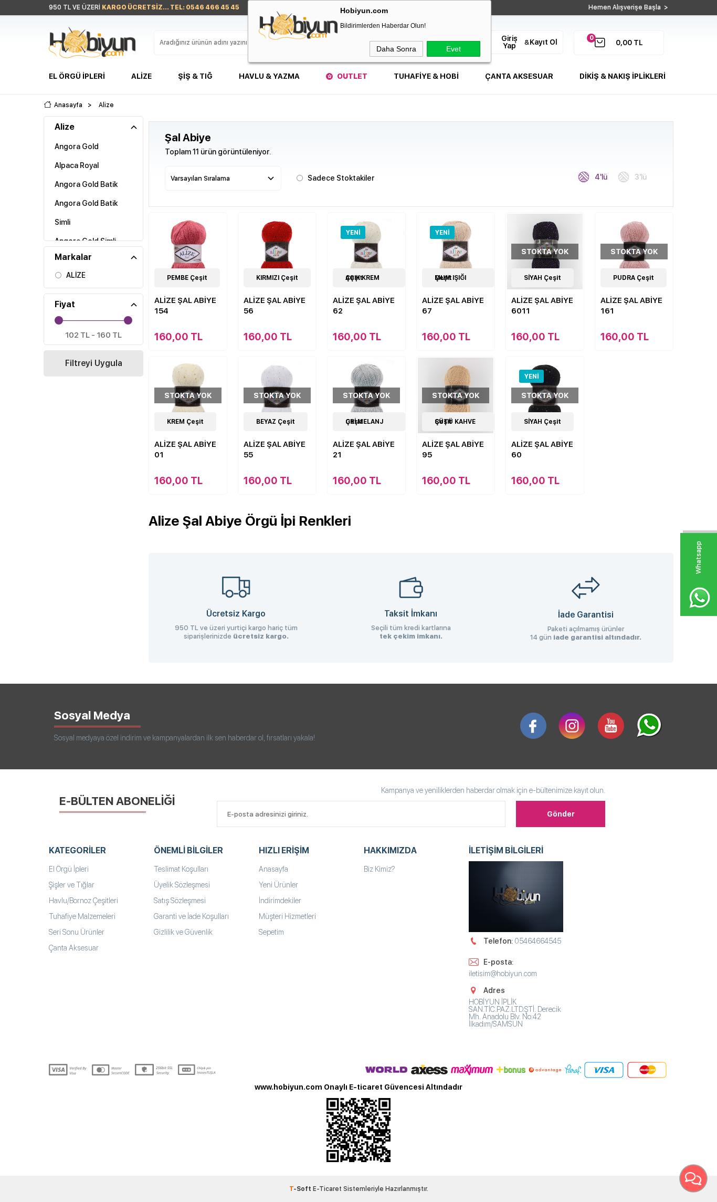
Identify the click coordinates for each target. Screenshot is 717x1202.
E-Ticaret (327, 1189)
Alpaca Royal (77, 165)
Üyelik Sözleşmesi (182, 885)
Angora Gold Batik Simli (86, 212)
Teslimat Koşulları (181, 869)
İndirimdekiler (280, 900)
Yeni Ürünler (278, 885)
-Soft (301, 1189)
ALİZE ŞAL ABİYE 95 (453, 449)
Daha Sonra (396, 49)
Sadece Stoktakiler (341, 178)
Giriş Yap (509, 42)
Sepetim (271, 932)
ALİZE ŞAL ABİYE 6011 (542, 306)
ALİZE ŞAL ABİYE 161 (631, 306)
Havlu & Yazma (269, 76)
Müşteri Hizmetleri (287, 916)
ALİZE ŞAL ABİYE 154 (185, 306)
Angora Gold (77, 146)
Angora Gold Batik (86, 184)
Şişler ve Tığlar (71, 885)
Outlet (352, 76)
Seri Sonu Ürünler (76, 932)
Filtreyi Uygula (93, 363)
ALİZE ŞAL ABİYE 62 (364, 306)
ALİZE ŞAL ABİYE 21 (364, 449)
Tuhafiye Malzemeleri (82, 916)
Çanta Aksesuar (519, 76)
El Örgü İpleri (77, 76)
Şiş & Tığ (195, 76)
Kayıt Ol (543, 42)
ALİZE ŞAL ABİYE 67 (453, 306)
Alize (141, 76)
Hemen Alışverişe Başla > (628, 7)
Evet (453, 49)
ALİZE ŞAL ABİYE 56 (274, 306)
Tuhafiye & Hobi (426, 76)
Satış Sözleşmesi (180, 900)
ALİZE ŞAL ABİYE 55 (274, 449)
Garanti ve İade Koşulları (191, 916)
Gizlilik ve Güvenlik (183, 932)
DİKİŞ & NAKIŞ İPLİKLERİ (622, 76)
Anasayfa (273, 869)
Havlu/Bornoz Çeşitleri (83, 900)
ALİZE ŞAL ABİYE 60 (542, 449)
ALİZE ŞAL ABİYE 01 (185, 449)
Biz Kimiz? (379, 869)
